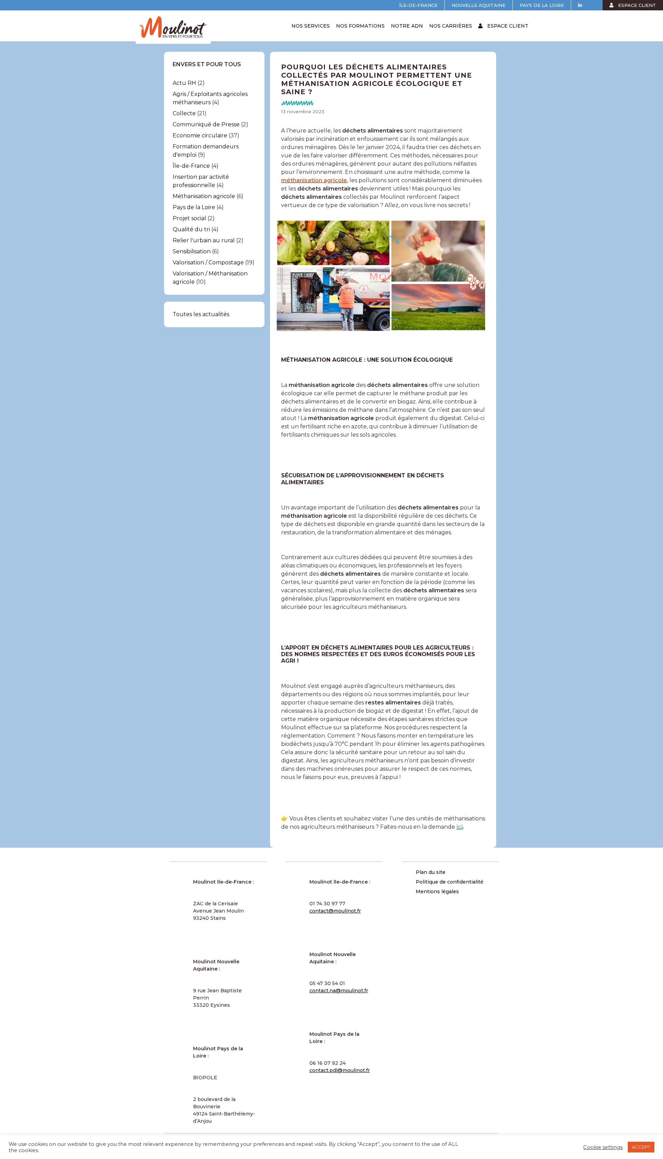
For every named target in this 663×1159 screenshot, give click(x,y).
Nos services (310, 26)
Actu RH (184, 83)
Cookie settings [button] (603, 1147)
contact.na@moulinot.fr (338, 990)
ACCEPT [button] (641, 1147)
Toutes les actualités (201, 314)
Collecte (184, 113)
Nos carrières (450, 26)
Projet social (189, 218)
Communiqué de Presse (206, 124)
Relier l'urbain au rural (204, 240)
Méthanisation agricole (204, 196)
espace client (636, 5)
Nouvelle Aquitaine (479, 5)
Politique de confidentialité (449, 882)
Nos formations (360, 26)
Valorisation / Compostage (208, 262)
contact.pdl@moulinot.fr (339, 1070)
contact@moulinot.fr (335, 911)
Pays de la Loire (542, 5)
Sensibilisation (192, 251)
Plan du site (430, 872)
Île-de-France (418, 5)
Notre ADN (407, 26)
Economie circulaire (200, 135)
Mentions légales (437, 891)
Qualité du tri (191, 229)
